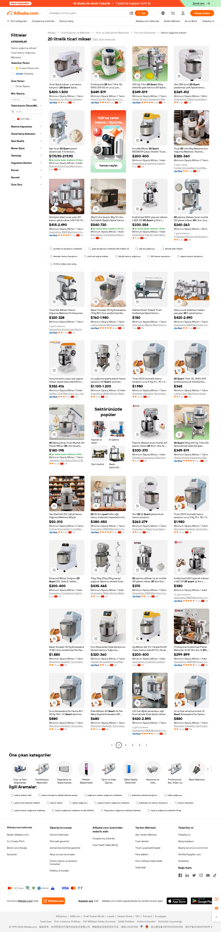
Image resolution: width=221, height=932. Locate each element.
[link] (216, 899)
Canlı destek (142, 841)
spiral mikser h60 (23, 795)
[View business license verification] (141, 927)
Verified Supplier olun (189, 854)
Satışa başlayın (186, 841)
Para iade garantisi (59, 841)
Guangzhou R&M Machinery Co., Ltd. (66, 232)
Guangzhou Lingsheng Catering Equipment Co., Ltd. (150, 163)
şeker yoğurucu (80, 803)
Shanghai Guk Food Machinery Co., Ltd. (66, 166)
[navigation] (26, 389)
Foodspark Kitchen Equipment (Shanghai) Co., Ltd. (191, 236)
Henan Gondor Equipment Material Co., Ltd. (150, 99)
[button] (131, 13)
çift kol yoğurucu (147, 249)
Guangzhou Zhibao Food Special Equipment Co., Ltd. (191, 99)
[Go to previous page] (112, 745)
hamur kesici (56, 803)
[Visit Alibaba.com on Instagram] (201, 875)
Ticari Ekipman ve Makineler (75, 32)
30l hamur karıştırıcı (160, 256)
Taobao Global (124, 916)
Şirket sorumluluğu (17, 847)
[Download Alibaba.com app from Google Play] (202, 900)
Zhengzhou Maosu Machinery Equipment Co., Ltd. (150, 324)
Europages (160, 916)
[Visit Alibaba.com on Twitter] (194, 875)
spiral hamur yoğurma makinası (30, 810)
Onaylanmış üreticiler (104, 838)
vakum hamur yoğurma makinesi (113, 803)
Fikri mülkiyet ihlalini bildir (148, 861)
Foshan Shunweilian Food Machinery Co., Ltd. (191, 167)
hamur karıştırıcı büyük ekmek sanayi (59, 795)
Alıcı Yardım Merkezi (146, 834)
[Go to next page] (146, 745)
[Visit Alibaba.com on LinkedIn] (187, 875)
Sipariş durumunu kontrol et (193, 847)
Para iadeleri (141, 854)
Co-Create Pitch (16, 841)
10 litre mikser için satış (64, 264)
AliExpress (61, 916)
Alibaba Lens (25, 900)
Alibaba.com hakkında (19, 827)
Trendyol (147, 916)
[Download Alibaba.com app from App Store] (177, 900)
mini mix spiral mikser (97, 256)
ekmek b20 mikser (174, 249)
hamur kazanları (186, 803)
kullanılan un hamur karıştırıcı (153, 803)
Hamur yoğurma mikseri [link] (173, 32)
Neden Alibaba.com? (18, 834)
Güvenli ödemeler (59, 834)
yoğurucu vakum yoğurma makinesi (104, 795)
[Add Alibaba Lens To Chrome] (53, 900)
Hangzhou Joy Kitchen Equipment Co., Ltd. (66, 99)
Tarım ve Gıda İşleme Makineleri (112, 32)
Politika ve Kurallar (59, 870)
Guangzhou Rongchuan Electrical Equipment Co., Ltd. (66, 329)
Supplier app (85, 900)
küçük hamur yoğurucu (129, 256)
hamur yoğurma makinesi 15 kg (166, 810)
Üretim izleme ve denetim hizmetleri (63, 862)
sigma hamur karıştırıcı (191, 256)
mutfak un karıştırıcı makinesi (67, 249)
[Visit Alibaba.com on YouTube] (208, 875)
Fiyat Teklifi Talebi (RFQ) (105, 845)
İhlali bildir (140, 867)
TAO (137, 916)
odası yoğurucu (174, 795)
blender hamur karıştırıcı (65, 256)
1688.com (75, 916)
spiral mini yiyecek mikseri (27, 803)
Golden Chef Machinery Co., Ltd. (66, 393)
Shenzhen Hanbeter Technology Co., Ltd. (150, 393)
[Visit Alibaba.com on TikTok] (215, 875)
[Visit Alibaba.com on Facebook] (180, 875)
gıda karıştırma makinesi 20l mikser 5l (110, 249)
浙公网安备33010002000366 (167, 926)
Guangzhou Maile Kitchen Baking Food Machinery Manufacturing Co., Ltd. (108, 393)
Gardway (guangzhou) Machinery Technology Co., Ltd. (150, 457)
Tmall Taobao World (93, 916)
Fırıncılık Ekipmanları (145, 32)
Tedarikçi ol (184, 834)
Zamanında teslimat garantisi (65, 847)
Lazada (110, 916)
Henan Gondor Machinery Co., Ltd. (108, 99)
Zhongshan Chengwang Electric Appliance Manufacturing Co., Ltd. (108, 234)
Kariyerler (12, 854)
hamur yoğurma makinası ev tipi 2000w (74, 810)
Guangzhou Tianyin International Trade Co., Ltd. (150, 234)
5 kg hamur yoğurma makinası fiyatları (122, 810)
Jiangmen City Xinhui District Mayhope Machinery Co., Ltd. (66, 460)
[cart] (173, 13)
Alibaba (51, 32)
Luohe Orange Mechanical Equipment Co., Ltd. (108, 324)
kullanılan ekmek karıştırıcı (144, 795)
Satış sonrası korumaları (62, 854)
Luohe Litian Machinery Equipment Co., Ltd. (191, 393)
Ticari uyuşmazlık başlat (147, 847)
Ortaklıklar (183, 861)
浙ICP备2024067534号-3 (198, 926)
